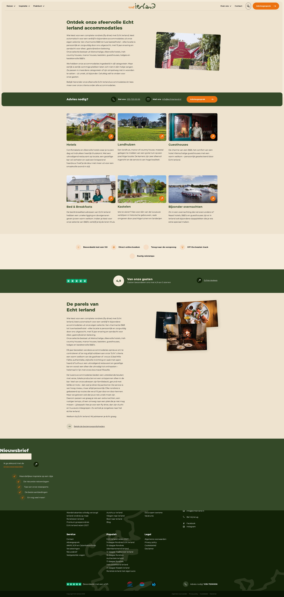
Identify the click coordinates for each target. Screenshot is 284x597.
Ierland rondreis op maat (78, 516)
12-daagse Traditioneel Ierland (119, 552)
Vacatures (149, 516)
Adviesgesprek (73, 542)
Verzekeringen (73, 549)
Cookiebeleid (150, 545)
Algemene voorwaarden (155, 539)
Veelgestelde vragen (76, 555)
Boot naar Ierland (114, 519)
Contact (70, 539)
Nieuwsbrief (72, 552)
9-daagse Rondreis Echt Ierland (120, 542)
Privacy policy (151, 542)
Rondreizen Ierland (75, 519)
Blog (108, 522)
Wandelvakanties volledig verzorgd (82, 513)
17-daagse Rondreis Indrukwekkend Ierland (117, 563)
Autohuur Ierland (114, 513)
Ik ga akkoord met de (14, 465)
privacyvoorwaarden (13, 466)
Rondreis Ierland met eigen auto (120, 571)
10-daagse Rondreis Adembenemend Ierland (117, 547)
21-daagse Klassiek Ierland (117, 568)
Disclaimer (149, 549)
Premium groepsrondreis (78, 522)
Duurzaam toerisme (154, 513)
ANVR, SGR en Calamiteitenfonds (81, 545)
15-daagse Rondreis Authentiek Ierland (115, 556)
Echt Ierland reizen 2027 (78, 525)
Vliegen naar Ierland (115, 516)
